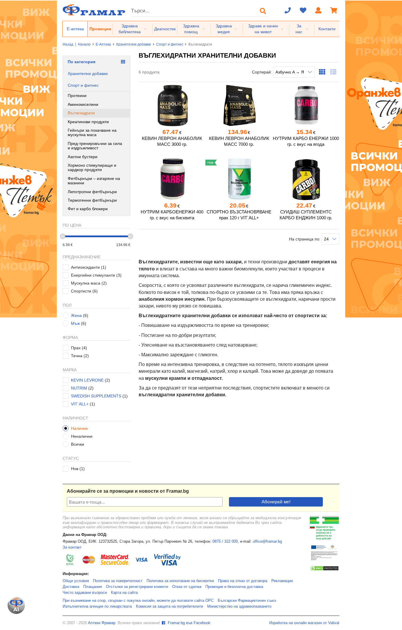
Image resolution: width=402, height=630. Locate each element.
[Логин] (318, 10)
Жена (76, 315)
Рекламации (282, 581)
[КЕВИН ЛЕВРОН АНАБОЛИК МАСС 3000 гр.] (172, 105)
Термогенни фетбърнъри (92, 200)
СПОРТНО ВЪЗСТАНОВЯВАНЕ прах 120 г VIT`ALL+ (239, 214)
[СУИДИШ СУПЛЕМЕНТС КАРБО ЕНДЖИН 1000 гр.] (306, 179)
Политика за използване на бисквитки (180, 581)
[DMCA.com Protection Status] (324, 570)
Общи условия (76, 581)
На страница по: (305, 239)
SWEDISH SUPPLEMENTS (96, 396)
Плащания (92, 587)
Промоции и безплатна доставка (234, 587)
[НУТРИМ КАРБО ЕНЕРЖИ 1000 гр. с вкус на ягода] (306, 105)
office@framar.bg (267, 541)
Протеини (77, 95)
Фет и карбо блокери (88, 208)
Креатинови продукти (88, 121)
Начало (84, 44)
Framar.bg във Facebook (188, 623)
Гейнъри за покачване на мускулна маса (92, 132)
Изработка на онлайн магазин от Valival (304, 623)
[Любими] (303, 10)
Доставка (71, 587)
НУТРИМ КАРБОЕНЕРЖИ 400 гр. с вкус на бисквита (172, 214)
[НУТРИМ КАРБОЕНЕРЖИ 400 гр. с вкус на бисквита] (172, 179)
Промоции (100, 28)
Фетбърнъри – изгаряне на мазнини (94, 180)
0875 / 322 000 (225, 541)
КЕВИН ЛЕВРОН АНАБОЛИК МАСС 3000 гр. (172, 141)
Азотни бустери (82, 156)
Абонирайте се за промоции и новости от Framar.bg (128, 491)
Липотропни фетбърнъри (92, 191)
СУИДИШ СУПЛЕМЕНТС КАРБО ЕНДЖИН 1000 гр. (306, 214)
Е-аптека (75, 28)
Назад (68, 44)
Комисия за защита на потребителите (169, 606)
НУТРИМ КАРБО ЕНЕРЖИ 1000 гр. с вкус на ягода (306, 141)
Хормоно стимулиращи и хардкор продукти (92, 167)
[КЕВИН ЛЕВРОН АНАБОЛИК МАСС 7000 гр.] (238, 105)
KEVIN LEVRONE (87, 380)
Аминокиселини (83, 104)
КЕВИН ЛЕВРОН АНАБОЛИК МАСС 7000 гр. (239, 141)
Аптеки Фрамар (101, 623)
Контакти (326, 28)
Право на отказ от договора (242, 581)
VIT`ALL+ (80, 404)
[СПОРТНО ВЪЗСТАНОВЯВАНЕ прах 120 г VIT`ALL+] (238, 179)
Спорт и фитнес (169, 44)
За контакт (72, 547)
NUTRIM (79, 388)
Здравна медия (224, 29)
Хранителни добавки (133, 44)
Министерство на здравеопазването (239, 606)
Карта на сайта (124, 593)
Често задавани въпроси (85, 593)
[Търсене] (263, 10)
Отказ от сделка (186, 587)
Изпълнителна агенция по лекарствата (97, 606)
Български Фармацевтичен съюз (247, 601)
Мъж (75, 323)
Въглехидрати (81, 113)
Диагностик (165, 28)
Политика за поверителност (117, 581)
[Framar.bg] (94, 10)
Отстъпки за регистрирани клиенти (137, 587)
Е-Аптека (103, 44)
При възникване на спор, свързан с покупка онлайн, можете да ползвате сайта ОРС (138, 601)
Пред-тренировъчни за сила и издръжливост (95, 145)
